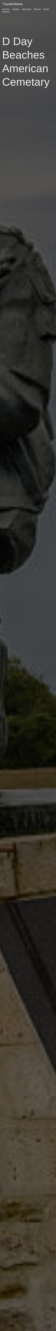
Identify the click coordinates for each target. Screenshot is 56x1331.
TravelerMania (12, 4)
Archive (6, 9)
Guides (15, 9)
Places (37, 9)
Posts (46, 9)
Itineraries (26, 9)
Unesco (6, 12)
